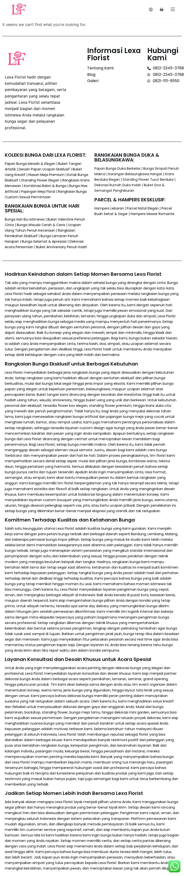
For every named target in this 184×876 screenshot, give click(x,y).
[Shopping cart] (161, 9)
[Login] (151, 9)
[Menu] (173, 9)
